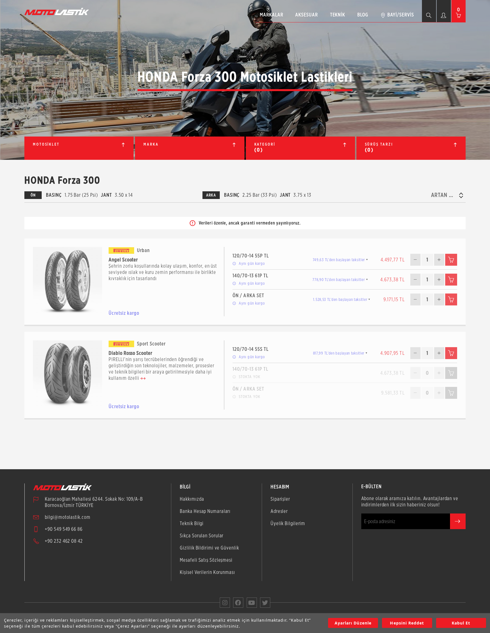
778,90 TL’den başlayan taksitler (338, 279)
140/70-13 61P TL (250, 275)
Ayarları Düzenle (353, 623)
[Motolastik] (58, 11)
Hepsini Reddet (407, 623)
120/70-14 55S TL (251, 349)
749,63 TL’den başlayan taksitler (339, 259)
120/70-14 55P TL (251, 256)
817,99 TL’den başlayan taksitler (338, 353)
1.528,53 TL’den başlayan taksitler (340, 299)
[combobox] (444, 195)
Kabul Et (461, 623)
